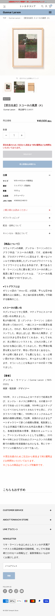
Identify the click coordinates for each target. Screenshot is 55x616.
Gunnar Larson (12, 12)
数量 (5, 129)
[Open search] (42, 6)
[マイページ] (46, 6)
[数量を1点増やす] (22, 135)
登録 (9, 576)
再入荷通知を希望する (28, 164)
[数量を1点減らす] (6, 135)
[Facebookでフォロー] (5, 591)
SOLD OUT (27, 154)
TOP (4, 18)
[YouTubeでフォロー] (22, 591)
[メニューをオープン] (4, 6)
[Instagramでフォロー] (16, 591)
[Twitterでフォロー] (11, 591)
